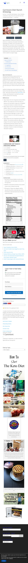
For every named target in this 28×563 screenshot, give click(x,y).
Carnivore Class (6, 328)
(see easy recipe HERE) (18, 174)
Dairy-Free (10, 15)
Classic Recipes (21, 14)
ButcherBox (20, 92)
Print (5, 160)
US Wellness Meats (11, 432)
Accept (4, 560)
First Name (7, 282)
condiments (5, 15)
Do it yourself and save (18, 15)
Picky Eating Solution (7, 323)
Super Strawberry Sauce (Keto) (10, 247)
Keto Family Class (6, 326)
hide (10, 58)
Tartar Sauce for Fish (8, 252)
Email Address (8, 286)
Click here (17, 456)
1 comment (15, 17)
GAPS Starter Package (7, 321)
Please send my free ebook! (14, 292)
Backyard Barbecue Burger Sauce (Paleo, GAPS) (14, 254)
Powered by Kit (14, 295)
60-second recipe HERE (19, 164)
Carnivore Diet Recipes (12, 14)
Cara (5, 14)
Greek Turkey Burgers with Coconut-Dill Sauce (14, 259)
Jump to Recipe (10, 37)
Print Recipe (18, 37)
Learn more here (20, 454)
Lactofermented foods (7, 17)
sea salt (12, 172)
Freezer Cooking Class (7, 331)
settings (11, 558)
